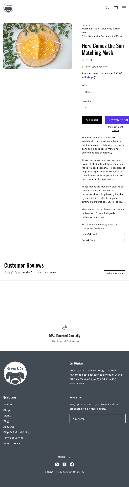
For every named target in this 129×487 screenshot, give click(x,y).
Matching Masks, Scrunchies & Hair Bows (101, 30)
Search (7, 404)
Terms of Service (13, 437)
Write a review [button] (114, 273)
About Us (8, 426)
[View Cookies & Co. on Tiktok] (64, 464)
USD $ (61, 457)
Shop (6, 410)
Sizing (7, 415)
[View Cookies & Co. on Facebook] (72, 464)
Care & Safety (89, 240)
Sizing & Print (89, 234)
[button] (107, 7)
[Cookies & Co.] (8, 8)
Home (85, 25)
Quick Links (9, 397)
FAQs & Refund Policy (16, 432)
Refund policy (11, 443)
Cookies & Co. (58, 472)
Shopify (80, 472)
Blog (6, 421)
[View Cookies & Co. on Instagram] (56, 464)
